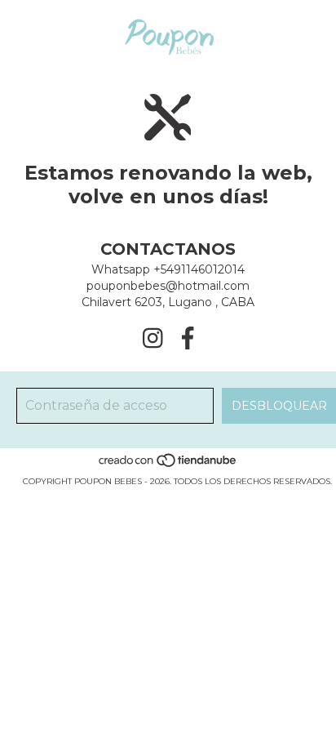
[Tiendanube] (168, 465)
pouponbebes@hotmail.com (168, 285)
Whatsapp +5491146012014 (168, 269)
